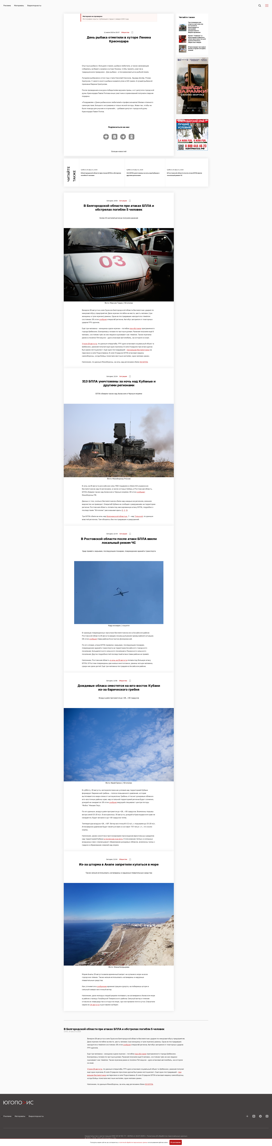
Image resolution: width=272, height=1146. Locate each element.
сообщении (102, 986)
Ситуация (123, 201)
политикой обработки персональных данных (133, 1142)
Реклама (7, 5)
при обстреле (135, 328)
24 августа (94, 1005)
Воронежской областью (117, 516)
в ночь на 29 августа (118, 660)
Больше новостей (118, 151)
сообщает (141, 492)
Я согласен (176, 1142)
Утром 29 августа (89, 344)
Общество (125, 32)
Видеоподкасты (34, 5)
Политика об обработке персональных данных (167, 1136)
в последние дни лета (113, 839)
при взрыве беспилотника (138, 350)
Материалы (19, 5)
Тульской (139, 516)
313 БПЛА (144, 362)
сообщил (103, 319)
